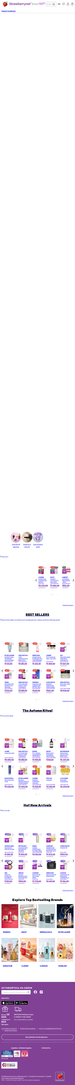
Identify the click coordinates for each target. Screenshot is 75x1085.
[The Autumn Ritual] (37, 725)
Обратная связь (11, 1030)
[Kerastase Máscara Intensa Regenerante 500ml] (51, 871)
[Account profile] (68, 4)
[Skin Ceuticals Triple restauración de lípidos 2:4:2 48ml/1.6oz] (23, 653)
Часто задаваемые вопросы (50, 1028)
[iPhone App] (8, 1004)
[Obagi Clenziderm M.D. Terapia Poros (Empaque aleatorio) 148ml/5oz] (10, 680)
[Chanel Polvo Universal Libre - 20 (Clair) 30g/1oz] (51, 653)
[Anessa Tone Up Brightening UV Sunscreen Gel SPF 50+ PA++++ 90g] (23, 871)
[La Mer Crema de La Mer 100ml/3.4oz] (10, 749)
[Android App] (22, 1004)
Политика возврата (28, 1028)
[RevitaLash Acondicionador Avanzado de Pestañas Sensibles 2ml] (23, 844)
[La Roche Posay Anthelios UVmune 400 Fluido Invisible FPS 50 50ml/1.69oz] (51, 680)
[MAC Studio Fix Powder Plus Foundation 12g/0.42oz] (10, 871)
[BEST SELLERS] (37, 629)
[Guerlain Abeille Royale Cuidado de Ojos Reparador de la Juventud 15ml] (51, 844)
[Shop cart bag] (72, 4)
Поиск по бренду (8, 11)
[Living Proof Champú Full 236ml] (65, 844)
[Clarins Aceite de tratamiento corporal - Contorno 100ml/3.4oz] (37, 776)
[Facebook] (70, 1067)
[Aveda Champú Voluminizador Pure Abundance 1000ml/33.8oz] (37, 844)
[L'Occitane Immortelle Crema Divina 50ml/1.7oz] (65, 776)
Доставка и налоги (9, 1028)
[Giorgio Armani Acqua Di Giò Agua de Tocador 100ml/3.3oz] (10, 844)
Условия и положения (36, 1076)
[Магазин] (39, 5)
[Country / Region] (59, 4)
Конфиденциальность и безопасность (14, 1076)
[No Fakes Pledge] (24, 1055)
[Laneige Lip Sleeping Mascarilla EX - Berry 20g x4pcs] (66, 575)
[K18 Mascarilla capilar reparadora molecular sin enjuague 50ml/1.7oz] (65, 653)
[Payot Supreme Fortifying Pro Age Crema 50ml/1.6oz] (54, 575)
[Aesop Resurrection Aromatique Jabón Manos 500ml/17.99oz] (51, 749)
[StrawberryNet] (16, 4)
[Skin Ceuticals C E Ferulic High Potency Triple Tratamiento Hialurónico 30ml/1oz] (23, 680)
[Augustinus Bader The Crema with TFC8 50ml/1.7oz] (10, 776)
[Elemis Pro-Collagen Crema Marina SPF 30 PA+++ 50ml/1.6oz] (37, 749)
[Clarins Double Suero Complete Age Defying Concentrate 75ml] (42, 575)
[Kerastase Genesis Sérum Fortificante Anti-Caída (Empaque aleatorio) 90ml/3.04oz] (37, 653)
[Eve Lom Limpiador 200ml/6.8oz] (51, 776)
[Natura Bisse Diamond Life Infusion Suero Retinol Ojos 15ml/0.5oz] (65, 749)
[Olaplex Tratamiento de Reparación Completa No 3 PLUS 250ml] (65, 871)
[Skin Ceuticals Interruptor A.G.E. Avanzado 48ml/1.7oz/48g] (65, 680)
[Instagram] (70, 1074)
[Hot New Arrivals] (37, 819)
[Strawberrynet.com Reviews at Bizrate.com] (7, 1056)
